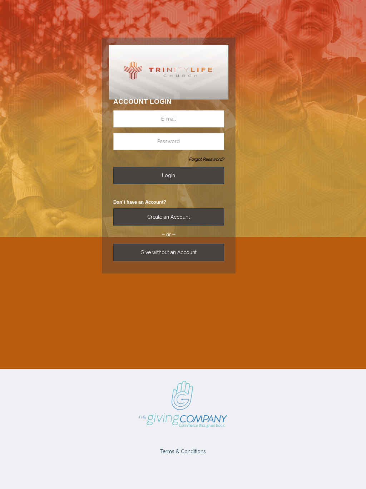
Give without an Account (168, 252)
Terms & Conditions (183, 451)
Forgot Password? (206, 159)
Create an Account (168, 217)
